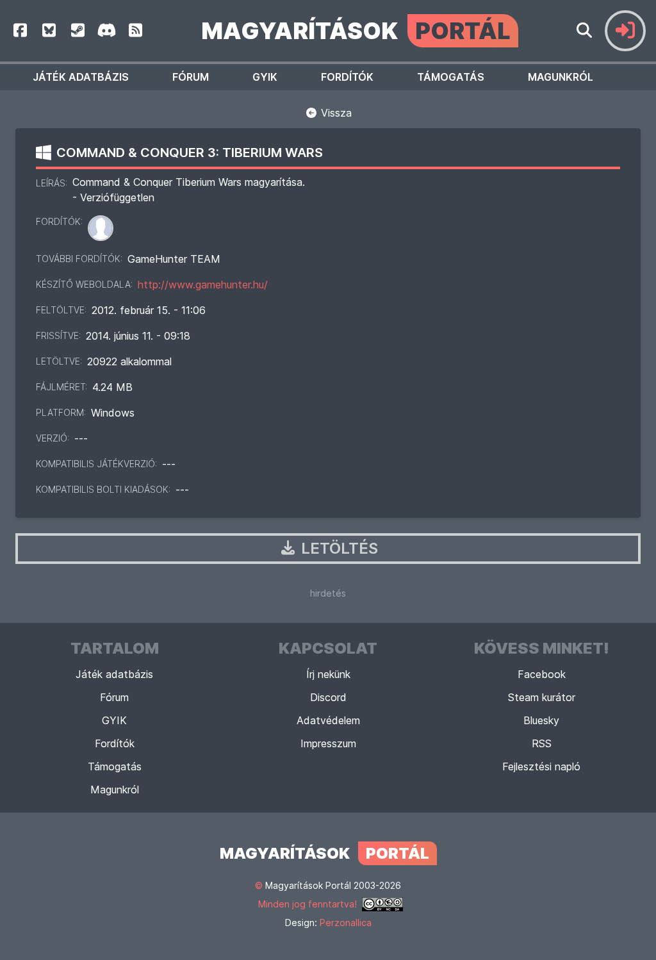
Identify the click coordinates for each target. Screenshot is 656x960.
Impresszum (328, 743)
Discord (328, 697)
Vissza (335, 112)
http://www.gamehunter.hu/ (203, 284)
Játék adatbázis (81, 76)
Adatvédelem (328, 720)
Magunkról (560, 76)
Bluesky (541, 720)
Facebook (542, 674)
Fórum (190, 76)
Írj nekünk (328, 674)
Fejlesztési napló (541, 766)
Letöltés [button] (337, 548)
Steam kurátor (541, 697)
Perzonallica (346, 922)
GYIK (264, 76)
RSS (542, 743)
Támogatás (450, 76)
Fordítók (347, 76)
